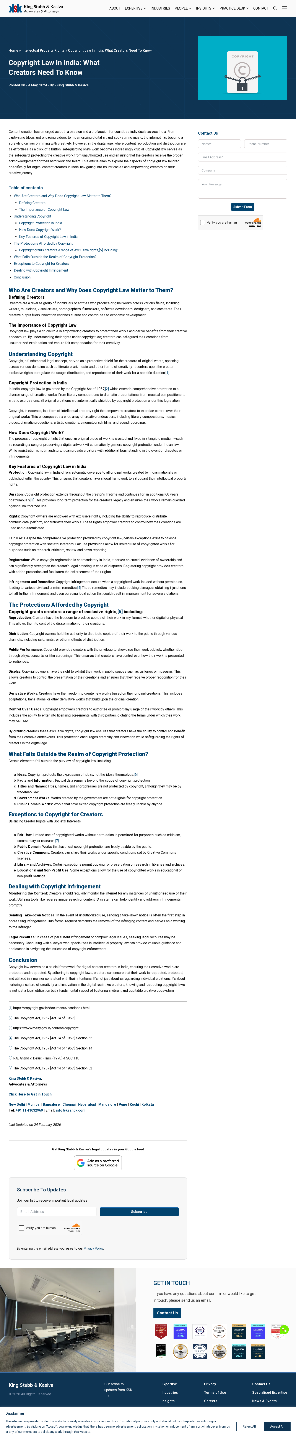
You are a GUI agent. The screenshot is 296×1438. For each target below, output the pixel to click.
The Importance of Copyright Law (44, 210)
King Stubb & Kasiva (25, 1078)
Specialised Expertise (269, 1392)
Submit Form (242, 207)
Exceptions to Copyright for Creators (41, 264)
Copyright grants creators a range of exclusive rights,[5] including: (68, 250)
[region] (148, 1422)
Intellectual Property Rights (43, 50)
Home (13, 50)
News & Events (264, 1401)
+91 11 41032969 (29, 1110)
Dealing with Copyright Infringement (41, 270)
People (181, 8)
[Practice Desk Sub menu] (247, 8)
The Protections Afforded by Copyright (43, 243)
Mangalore (107, 1104)
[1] (167, 373)
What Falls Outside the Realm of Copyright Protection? (55, 257)
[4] (79, 588)
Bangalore (51, 1104)
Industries (160, 8)
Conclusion (22, 277)
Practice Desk (232, 8)
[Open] (284, 8)
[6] (136, 775)
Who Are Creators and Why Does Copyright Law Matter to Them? (63, 196)
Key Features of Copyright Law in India (48, 237)
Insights (203, 8)
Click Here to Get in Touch (30, 1094)
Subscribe (139, 1212)
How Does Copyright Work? (40, 230)
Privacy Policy (93, 1248)
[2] (107, 389)
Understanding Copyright (32, 216)
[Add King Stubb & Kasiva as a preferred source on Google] (98, 1162)
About (114, 8)
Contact (260, 8)
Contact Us (261, 1384)
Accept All (277, 1426)
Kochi (134, 1104)
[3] (32, 500)
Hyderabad (87, 1104)
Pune (123, 1104)
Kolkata (147, 1104)
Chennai (69, 1104)
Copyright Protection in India (40, 223)
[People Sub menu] (190, 8)
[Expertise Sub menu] (145, 8)
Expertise (133, 8)
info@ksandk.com (70, 1110)
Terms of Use (215, 1392)
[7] (57, 841)
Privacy (210, 1384)
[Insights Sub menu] (214, 8)
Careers (210, 1401)
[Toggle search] (275, 8)
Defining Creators (32, 203)
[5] (120, 611)
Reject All (249, 1426)
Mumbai (34, 1104)
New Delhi (17, 1104)
